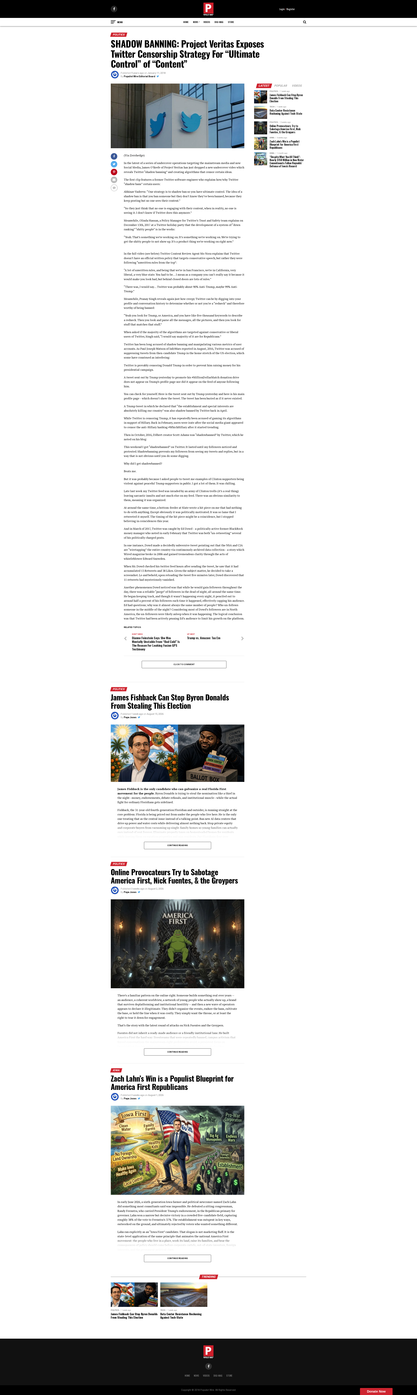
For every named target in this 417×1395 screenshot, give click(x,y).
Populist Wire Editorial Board (139, 76)
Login (282, 9)
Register (291, 9)
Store (231, 22)
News (195, 22)
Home (185, 22)
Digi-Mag (219, 22)
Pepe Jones (130, 717)
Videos (206, 22)
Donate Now (376, 1391)
